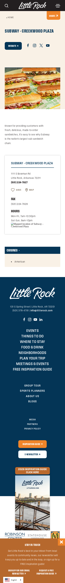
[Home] (32, 5)
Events (32, 330)
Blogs (32, 401)
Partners (32, 424)
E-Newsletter (31, 454)
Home (11, 17)
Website (12, 46)
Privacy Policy (32, 429)
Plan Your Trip (32, 358)
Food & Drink (32, 347)
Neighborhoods (32, 353)
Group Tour (32, 385)
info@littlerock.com (41, 310)
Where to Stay (32, 342)
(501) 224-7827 (19, 182)
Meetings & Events (32, 364)
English (14, 580)
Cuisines (12, 250)
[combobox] (13, 580)
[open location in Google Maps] (32, 225)
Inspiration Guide (31, 444)
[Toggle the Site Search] (6, 5)
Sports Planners (32, 390)
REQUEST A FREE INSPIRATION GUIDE (45, 572)
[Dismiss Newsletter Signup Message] (61, 542)
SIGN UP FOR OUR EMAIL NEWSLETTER (19, 572)
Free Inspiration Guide (32, 369)
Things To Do (32, 336)
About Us (32, 396)
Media (32, 419)
